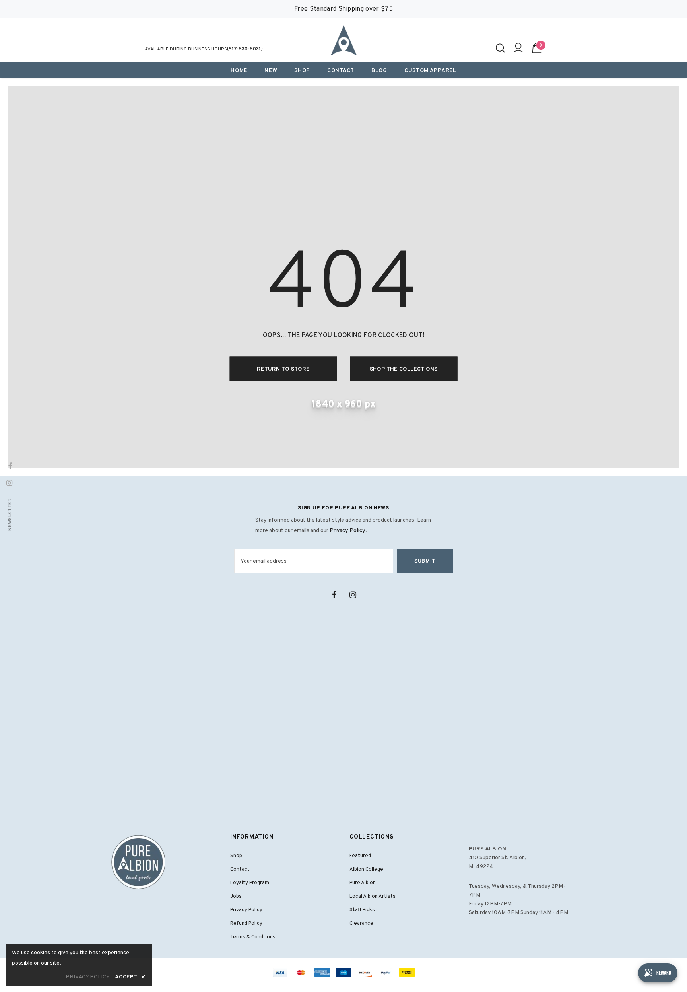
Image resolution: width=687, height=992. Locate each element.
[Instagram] (352, 595)
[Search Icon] (500, 48)
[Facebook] (334, 595)
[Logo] (344, 40)
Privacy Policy (347, 530)
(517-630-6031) (245, 49)
